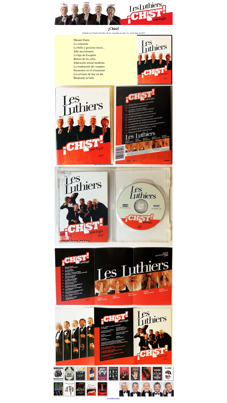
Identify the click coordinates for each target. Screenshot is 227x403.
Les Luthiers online (113, 398)
